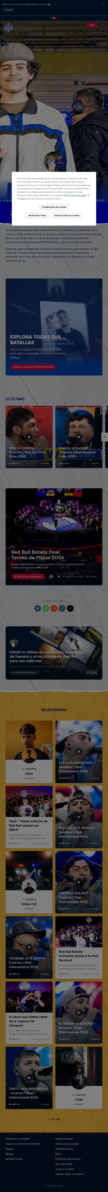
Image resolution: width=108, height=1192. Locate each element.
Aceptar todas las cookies (66, 215)
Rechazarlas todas (37, 215)
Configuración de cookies (54, 207)
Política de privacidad (75, 195)
